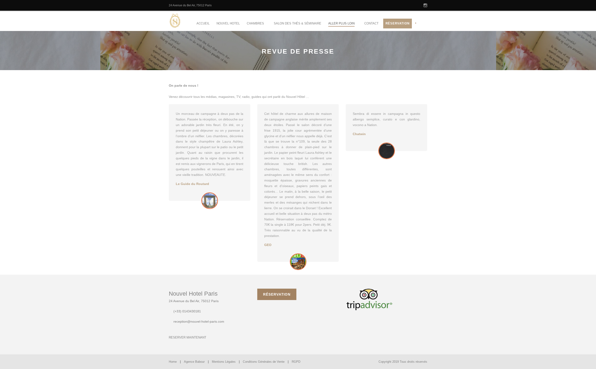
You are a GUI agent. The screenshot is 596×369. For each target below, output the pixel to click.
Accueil (203, 23)
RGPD (296, 361)
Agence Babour (194, 361)
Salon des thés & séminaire (297, 23)
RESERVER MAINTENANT (187, 337)
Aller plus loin (341, 23)
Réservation (398, 23)
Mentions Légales (224, 361)
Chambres (255, 23)
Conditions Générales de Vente (263, 361)
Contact (371, 23)
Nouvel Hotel (228, 23)
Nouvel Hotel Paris (193, 293)
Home (173, 361)
